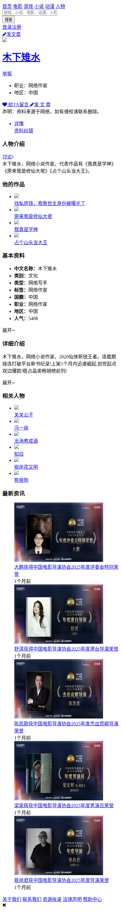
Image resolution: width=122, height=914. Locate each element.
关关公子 (23, 414)
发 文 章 (42, 104)
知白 (19, 454)
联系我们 (32, 899)
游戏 (28, 6)
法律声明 (72, 899)
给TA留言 (18, 104)
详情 (19, 123)
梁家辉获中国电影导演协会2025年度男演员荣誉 (64, 805)
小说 (39, 6)
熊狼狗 (21, 480)
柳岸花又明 (26, 467)
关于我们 (11, 899)
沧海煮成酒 (26, 441)
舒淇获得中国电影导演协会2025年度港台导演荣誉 (66, 648)
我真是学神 (26, 229)
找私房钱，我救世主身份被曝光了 (49, 203)
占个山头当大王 (30, 242)
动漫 (49, 6)
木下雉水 (21, 57)
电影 (18, 6)
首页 (7, 6)
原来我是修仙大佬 (33, 216)
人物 (60, 6)
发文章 (14, 34)
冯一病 (21, 427)
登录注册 (11, 27)
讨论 (7, 156)
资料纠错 (23, 130)
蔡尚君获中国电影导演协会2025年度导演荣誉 (61, 880)
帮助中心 (92, 899)
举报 (7, 73)
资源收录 (52, 899)
